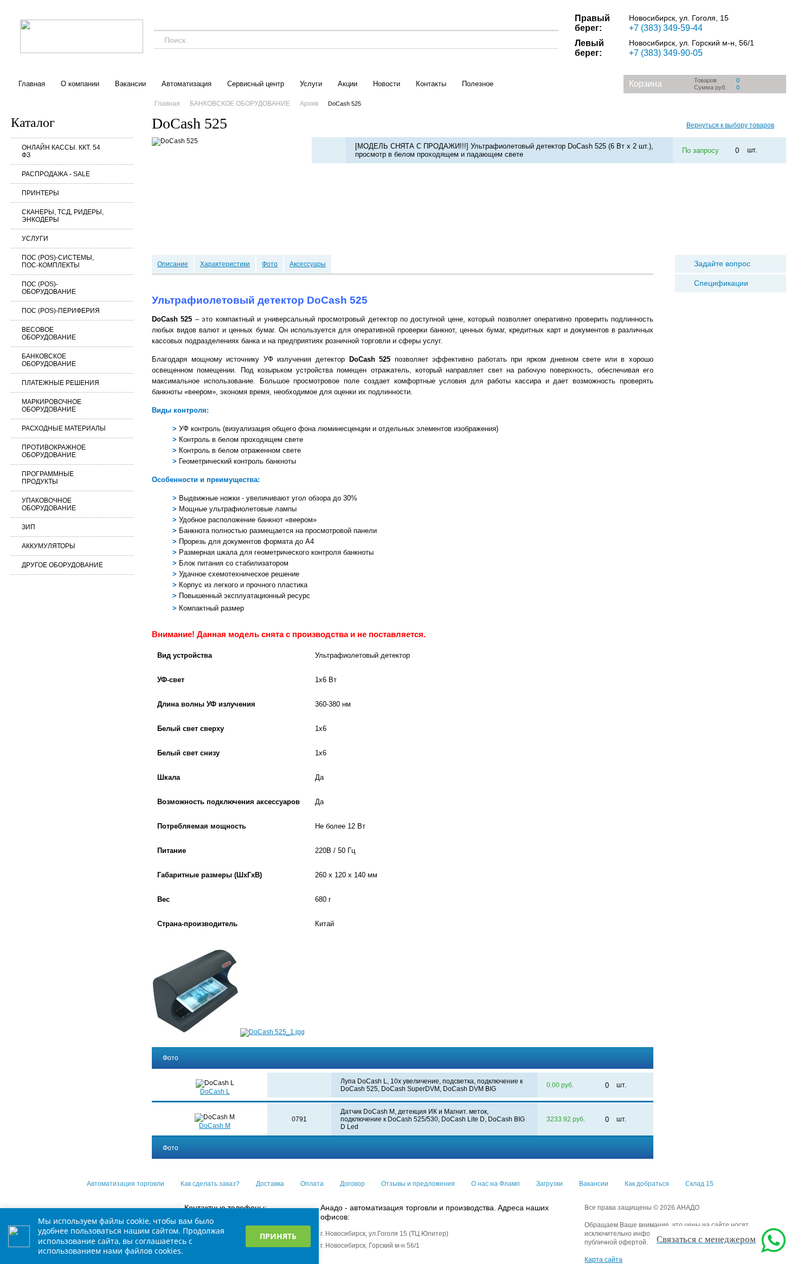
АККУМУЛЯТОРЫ (48, 546)
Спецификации (721, 283)
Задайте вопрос (722, 263)
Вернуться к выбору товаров (730, 125)
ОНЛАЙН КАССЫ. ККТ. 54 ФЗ (61, 151)
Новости (386, 84)
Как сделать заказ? (210, 1184)
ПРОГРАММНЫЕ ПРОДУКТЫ (48, 477)
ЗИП (28, 527)
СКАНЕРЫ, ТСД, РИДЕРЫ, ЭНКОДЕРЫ (63, 215)
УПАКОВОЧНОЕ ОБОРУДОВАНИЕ (49, 504)
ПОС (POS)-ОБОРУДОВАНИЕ (49, 288)
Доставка (270, 1184)
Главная (31, 84)
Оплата (312, 1184)
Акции (347, 84)
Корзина (645, 83)
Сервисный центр (255, 84)
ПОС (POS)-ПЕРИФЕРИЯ (61, 311)
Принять (278, 1236)
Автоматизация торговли (125, 1184)
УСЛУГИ (35, 238)
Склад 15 (699, 1184)
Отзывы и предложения (418, 1184)
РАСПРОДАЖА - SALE (56, 174)
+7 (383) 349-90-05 (666, 52)
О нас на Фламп (495, 1184)
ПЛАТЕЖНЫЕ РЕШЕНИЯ (60, 383)
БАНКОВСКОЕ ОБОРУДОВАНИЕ (49, 360)
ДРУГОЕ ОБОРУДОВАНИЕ (62, 565)
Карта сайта (603, 1259)
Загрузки (549, 1184)
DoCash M (214, 1126)
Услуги (311, 84)
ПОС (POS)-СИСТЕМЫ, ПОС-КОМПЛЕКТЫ (58, 261)
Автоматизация (186, 84)
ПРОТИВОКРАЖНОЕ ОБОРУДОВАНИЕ (54, 451)
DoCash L (215, 1091)
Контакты (431, 84)
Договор (352, 1184)
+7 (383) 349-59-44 (666, 28)
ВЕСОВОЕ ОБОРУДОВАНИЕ (49, 333)
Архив (309, 103)
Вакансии (130, 84)
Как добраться (647, 1184)
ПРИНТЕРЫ (40, 193)
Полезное (477, 84)
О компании (80, 84)
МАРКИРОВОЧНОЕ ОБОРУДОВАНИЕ (51, 405)
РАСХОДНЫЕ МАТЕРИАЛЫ (64, 428)
